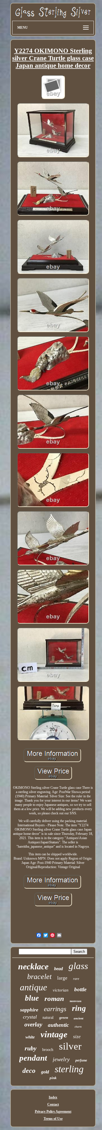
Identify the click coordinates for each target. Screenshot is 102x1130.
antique (33, 987)
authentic (58, 1025)
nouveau (75, 1001)
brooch (47, 1050)
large (62, 978)
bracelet (39, 976)
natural (48, 1017)
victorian (61, 990)
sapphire (29, 1010)
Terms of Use (53, 1119)
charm (78, 1026)
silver (70, 1046)
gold (45, 1071)
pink (53, 1078)
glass (78, 966)
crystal (30, 1017)
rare (76, 979)
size (77, 1036)
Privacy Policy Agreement (53, 1112)
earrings (55, 1009)
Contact (53, 1104)
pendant (33, 1057)
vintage (54, 1034)
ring (79, 1008)
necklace (33, 966)
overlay (33, 1024)
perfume (81, 1060)
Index (53, 1097)
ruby (31, 1048)
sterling (69, 1069)
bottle (80, 989)
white (30, 1037)
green (63, 1017)
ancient (78, 1018)
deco (28, 1070)
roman (54, 998)
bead (58, 968)
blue (32, 998)
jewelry (61, 1059)
